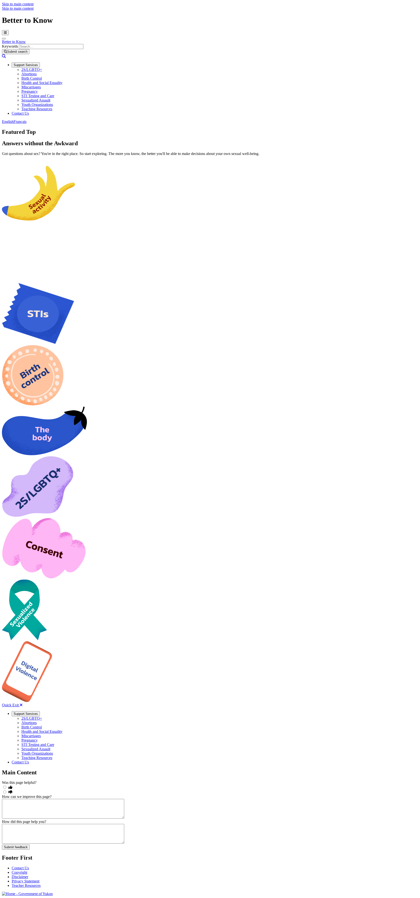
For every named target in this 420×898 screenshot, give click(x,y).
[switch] (4, 787)
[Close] (4, 38)
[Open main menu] (5, 32)
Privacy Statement (25, 881)
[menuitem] (26, 65)
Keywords (10, 46)
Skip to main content (18, 4)
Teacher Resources (26, 885)
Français (20, 122)
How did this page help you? (24, 822)
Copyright (19, 872)
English (8, 122)
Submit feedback (16, 847)
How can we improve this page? (27, 797)
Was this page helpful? (19, 782)
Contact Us (20, 868)
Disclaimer (20, 877)
